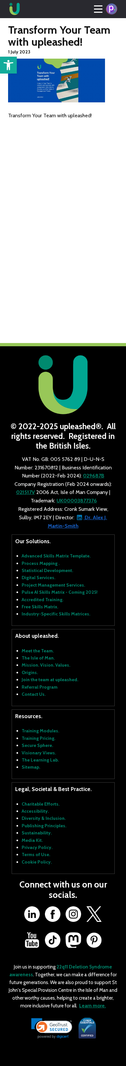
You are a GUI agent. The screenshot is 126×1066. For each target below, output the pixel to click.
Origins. (30, 672)
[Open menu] (98, 9)
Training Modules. (40, 731)
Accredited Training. (42, 599)
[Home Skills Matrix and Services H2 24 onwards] (14, 9)
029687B (93, 476)
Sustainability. (37, 833)
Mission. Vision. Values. (46, 665)
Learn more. (92, 1006)
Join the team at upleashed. (50, 679)
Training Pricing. (38, 738)
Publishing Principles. (44, 826)
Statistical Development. (47, 570)
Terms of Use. (36, 854)
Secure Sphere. (37, 745)
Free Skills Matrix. (40, 607)
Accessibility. (35, 811)
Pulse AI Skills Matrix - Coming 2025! (60, 592)
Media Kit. (32, 840)
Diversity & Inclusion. (44, 818)
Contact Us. (34, 694)
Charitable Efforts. (40, 804)
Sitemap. (31, 767)
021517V (25, 492)
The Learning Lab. (40, 760)
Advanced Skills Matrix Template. (56, 556)
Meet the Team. (38, 651)
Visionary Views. (39, 753)
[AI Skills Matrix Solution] (111, 9)
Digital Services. (38, 577)
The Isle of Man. (38, 658)
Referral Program (40, 687)
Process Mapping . (40, 563)
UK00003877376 (77, 501)
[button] (8, 65)
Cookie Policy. (37, 862)
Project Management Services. (53, 585)
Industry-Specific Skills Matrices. (56, 614)
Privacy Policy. (37, 847)
